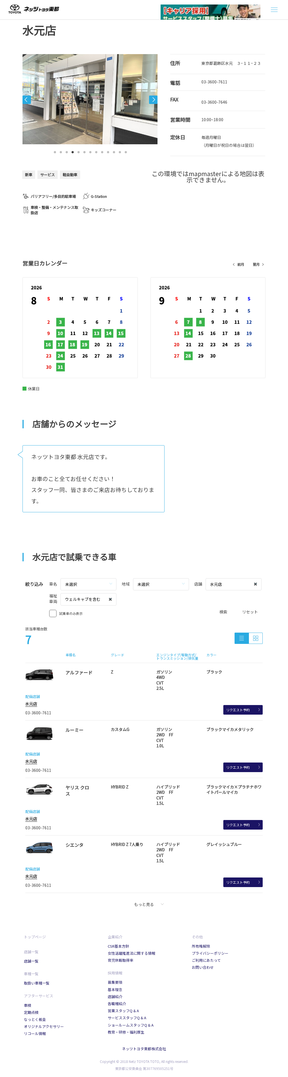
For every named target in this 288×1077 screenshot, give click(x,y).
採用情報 (115, 973)
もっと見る (144, 904)
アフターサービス (38, 995)
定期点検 (31, 1012)
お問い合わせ (203, 967)
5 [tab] (78, 150)
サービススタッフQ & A (127, 1017)
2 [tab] (61, 150)
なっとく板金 (35, 1019)
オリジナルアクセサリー (44, 1026)
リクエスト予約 (238, 709)
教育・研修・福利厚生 (126, 1032)
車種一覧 (31, 973)
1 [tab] (55, 150)
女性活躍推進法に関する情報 (131, 953)
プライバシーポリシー (210, 953)
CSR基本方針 (118, 946)
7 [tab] (90, 150)
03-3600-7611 (214, 82)
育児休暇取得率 (120, 960)
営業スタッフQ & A (123, 1010)
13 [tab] (126, 150)
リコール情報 (35, 1033)
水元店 (31, 703)
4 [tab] (72, 150)
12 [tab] (120, 150)
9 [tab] (102, 150)
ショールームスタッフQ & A (131, 1025)
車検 (27, 1005)
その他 (197, 936)
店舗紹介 (115, 996)
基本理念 (115, 989)
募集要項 (115, 982)
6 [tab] (84, 150)
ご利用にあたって (206, 960)
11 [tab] (114, 150)
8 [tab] (96, 150)
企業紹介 (115, 936)
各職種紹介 (117, 1003)
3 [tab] (66, 150)
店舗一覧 (31, 951)
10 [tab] (108, 150)
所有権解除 (201, 946)
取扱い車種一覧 (37, 983)
